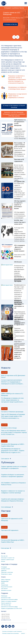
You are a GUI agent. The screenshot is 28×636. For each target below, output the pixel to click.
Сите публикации (6, 507)
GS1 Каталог (4, 588)
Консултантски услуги (6, 586)
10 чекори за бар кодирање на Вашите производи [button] (14, 106)
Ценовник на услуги (6, 590)
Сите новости (5, 458)
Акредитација (4, 585)
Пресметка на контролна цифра (9, 599)
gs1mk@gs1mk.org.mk (6, 619)
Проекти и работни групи (7, 559)
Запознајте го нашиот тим (7, 557)
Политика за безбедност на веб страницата (12, 631)
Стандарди (4, 567)
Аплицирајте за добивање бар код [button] (14, 8)
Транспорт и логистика (7, 572)
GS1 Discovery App (6, 604)
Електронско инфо (6, 597)
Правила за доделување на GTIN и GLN (11, 608)
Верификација (4, 581)
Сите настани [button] (5, 548)
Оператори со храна (6, 574)
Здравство (3, 570)
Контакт (3, 561)
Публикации (4, 595)
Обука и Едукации (5, 579)
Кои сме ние (4, 556)
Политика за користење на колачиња (10, 633)
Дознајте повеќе (10, 37)
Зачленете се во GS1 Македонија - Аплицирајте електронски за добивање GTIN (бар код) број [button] (14, 114)
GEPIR (3, 583)
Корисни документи (6, 603)
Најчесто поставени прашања (8, 601)
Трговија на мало (5, 568)
